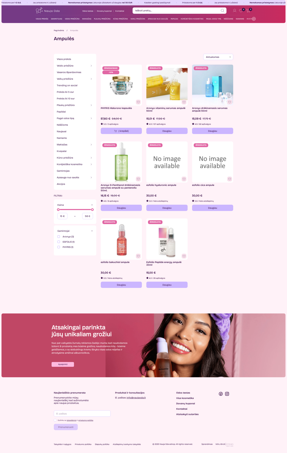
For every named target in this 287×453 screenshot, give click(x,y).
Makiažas (86, 19)
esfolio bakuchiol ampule (115, 262)
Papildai (174, 19)
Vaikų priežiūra (137, 19)
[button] (63, 364)
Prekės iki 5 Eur (65, 92)
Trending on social (67, 85)
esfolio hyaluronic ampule (161, 185)
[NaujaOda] (47, 10)
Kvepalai (62, 151)
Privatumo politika (83, 444)
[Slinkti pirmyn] (253, 18)
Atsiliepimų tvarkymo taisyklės (127, 444)
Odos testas (183, 392)
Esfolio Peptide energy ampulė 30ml (163, 263)
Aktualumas (212, 57)
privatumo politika (85, 420)
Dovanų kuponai (185, 403)
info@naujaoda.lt (136, 397)
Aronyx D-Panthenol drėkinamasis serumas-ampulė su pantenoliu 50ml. (120, 188)
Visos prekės (42, 19)
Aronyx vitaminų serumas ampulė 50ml (165, 109)
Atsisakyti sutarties (187, 414)
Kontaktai (181, 409)
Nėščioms (228, 19)
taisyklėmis (71, 420)
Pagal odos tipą (213, 19)
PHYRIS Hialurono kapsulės (116, 108)
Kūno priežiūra (120, 19)
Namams (240, 19)
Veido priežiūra (72, 19)
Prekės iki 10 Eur (66, 98)
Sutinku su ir (75, 420)
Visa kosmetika (185, 398)
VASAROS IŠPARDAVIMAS (69, 72)
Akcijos (61, 184)
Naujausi (61, 131)
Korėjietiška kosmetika (192, 19)
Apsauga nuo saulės (158, 19)
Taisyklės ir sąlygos (62, 444)
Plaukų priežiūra (102, 19)
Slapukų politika (102, 444)
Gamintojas (63, 170)
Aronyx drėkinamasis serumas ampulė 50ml (210, 109)
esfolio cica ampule (203, 185)
